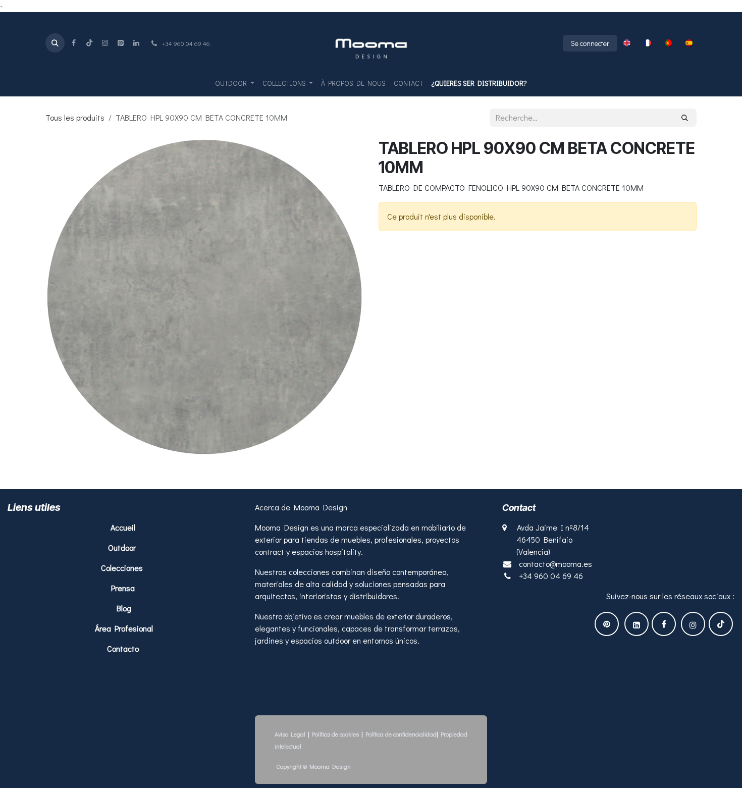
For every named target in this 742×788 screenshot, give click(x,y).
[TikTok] (89, 43)
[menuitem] (626, 43)
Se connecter (590, 43)
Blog (124, 608)
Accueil (124, 527)
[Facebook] (74, 43)
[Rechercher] (685, 118)
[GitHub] (121, 43)
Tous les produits (74, 117)
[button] (55, 42)
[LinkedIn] (136, 43)
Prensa (123, 588)
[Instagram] (105, 43)
